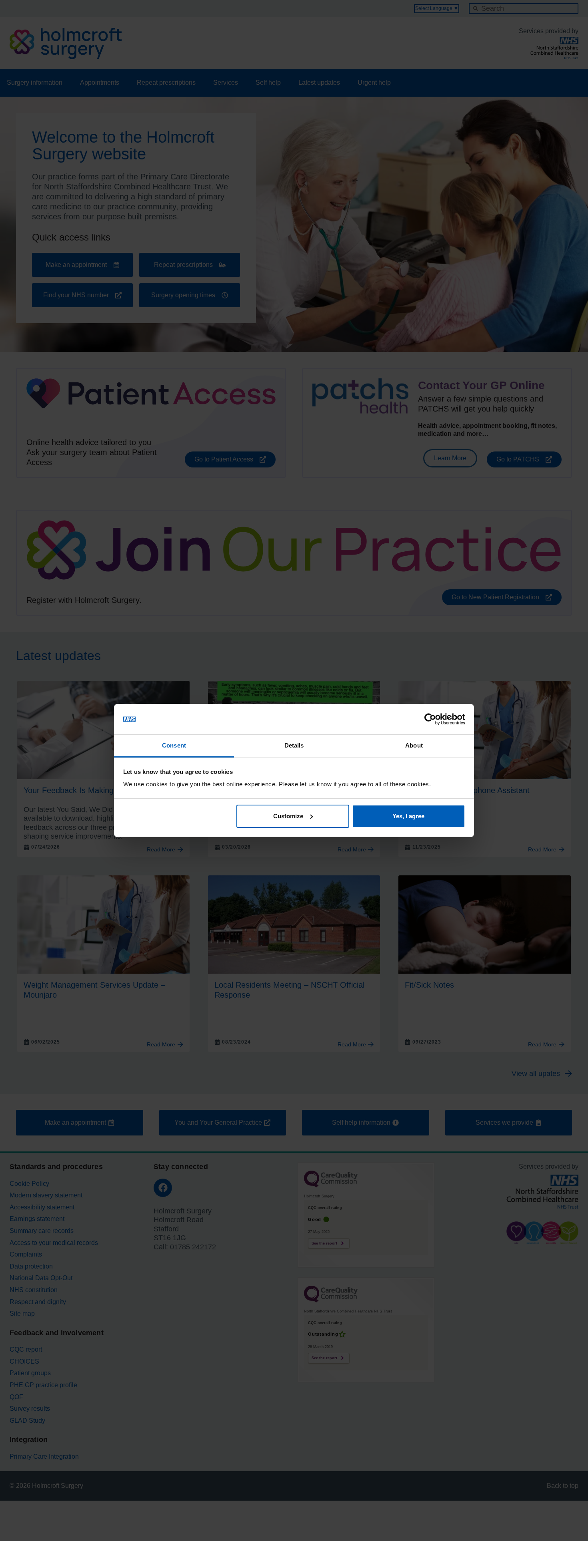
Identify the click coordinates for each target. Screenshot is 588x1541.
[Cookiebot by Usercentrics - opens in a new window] (430, 719)
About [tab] (414, 745)
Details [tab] (294, 745)
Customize (288, 816)
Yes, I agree (408, 816)
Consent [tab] (174, 745)
